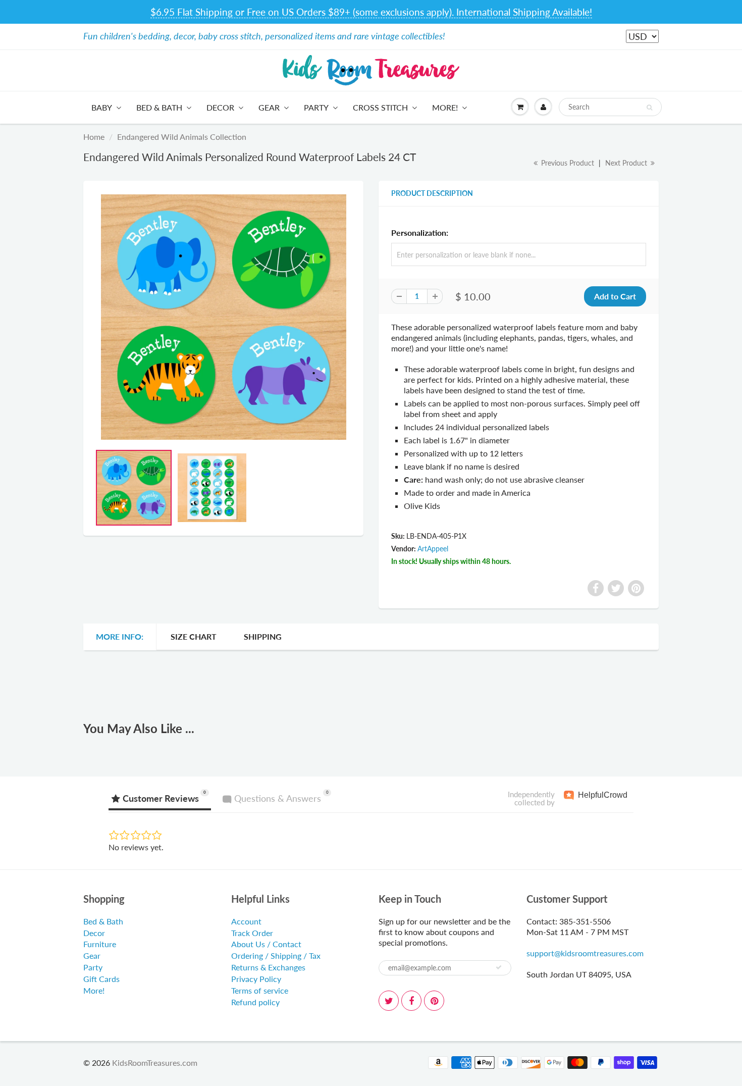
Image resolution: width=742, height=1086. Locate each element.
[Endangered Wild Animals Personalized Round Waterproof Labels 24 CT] (223, 317)
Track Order (252, 933)
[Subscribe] (498, 967)
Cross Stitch (380, 107)
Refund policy (255, 1002)
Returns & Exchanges (268, 967)
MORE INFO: (119, 636)
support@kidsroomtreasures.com (585, 953)
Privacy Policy (256, 979)
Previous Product (566, 163)
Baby (101, 107)
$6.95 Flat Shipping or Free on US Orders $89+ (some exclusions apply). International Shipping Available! (371, 12)
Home (93, 136)
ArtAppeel (432, 548)
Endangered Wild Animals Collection (181, 136)
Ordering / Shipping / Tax (276, 955)
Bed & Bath (159, 107)
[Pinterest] (434, 1001)
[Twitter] (389, 1001)
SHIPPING (263, 636)
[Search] (649, 107)
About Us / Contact (266, 944)
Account (246, 921)
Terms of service (259, 990)
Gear (269, 107)
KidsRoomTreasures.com (154, 1062)
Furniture (99, 944)
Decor (220, 107)
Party (316, 107)
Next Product (627, 163)
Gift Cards (101, 979)
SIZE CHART (194, 636)
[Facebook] (411, 1001)
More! (445, 107)
